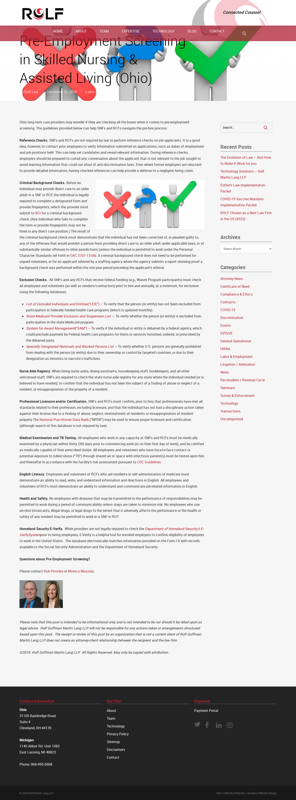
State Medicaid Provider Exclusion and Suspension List (68, 316)
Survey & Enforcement (237, 395)
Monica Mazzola (81, 571)
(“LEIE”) (62, 304)
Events (225, 325)
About (111, 710)
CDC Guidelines (149, 462)
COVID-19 (227, 309)
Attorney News (231, 278)
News (224, 372)
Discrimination (231, 317)
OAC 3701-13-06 (82, 255)
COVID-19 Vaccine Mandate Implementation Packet (241, 202)
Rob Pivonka (53, 571)
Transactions (230, 411)
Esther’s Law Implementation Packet (242, 188)
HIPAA (225, 348)
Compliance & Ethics (236, 294)
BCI (38, 213)
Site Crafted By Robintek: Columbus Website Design (246, 793)
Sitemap (113, 741)
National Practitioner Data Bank (64, 419)
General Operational (235, 341)
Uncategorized (231, 419)
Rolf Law (31, 91)
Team (111, 718)
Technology (229, 403)
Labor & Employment (102, 91)
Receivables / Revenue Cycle (242, 380)
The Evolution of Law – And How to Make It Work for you (245, 160)
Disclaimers (116, 749)
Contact (113, 757)
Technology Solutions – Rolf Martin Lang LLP (242, 174)
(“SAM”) (56, 328)
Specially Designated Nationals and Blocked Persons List (70, 346)
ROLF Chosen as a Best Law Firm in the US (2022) (246, 215)
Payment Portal (206, 710)
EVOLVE (226, 333)
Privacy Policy (118, 734)
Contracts (228, 302)
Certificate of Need (234, 286)
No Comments (260, 64)
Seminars (227, 387)
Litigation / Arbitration (237, 364)
